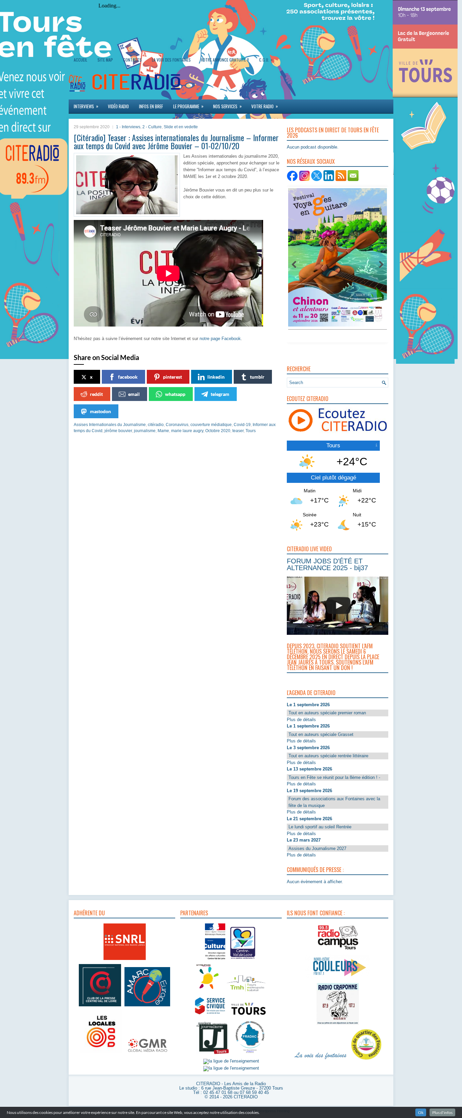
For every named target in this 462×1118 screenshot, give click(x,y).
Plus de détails (301, 719)
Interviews (86, 106)
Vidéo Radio (118, 106)
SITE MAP (105, 60)
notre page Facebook (220, 338)
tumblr (257, 377)
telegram (220, 394)
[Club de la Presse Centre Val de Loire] (100, 1006)
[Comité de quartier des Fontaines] (366, 1060)
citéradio (156, 424)
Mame (163, 430)
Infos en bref (151, 106)
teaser (238, 430)
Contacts (132, 60)
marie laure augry (187, 430)
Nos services (227, 106)
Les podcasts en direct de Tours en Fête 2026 (333, 132)
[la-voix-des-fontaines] (320, 1060)
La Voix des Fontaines (171, 60)
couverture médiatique (211, 424)
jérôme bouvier (118, 430)
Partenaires (194, 913)
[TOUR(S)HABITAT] (246, 991)
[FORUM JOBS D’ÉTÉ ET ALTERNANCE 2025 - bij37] (338, 606)
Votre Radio (264, 106)
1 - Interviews (128, 127)
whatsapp (175, 394)
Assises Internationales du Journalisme (110, 424)
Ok (420, 1112)
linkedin (216, 377)
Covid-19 (242, 424)
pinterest (172, 377)
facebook (128, 377)
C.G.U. (266, 60)
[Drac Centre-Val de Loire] (215, 960)
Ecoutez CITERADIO (307, 399)
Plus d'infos (442, 1112)
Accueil (80, 60)
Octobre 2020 (217, 430)
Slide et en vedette (181, 127)
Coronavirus (177, 424)
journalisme (145, 430)
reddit (96, 394)
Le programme (188, 106)
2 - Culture (152, 127)
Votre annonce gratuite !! (225, 60)
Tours (251, 430)
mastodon (100, 411)
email (134, 394)
